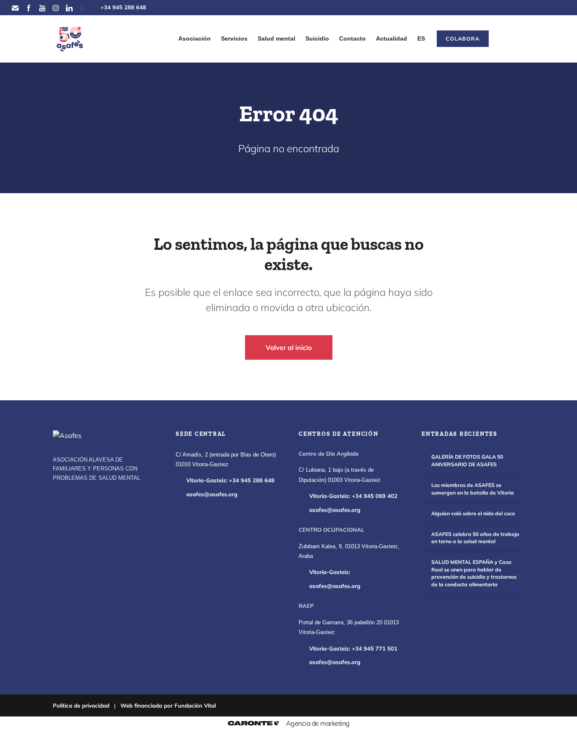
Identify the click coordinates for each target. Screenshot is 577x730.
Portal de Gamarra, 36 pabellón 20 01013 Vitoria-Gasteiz (349, 627)
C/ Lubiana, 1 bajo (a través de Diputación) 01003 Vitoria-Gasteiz (340, 475)
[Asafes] (67, 435)
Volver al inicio (289, 347)
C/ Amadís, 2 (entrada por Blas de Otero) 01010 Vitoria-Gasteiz (226, 459)
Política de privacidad (81, 705)
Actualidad (391, 38)
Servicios (234, 38)
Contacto (352, 38)
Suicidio (317, 38)
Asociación (194, 38)
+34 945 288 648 (123, 7)
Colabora (462, 38)
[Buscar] (508, 39)
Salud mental (276, 38)
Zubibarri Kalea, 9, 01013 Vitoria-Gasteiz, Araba (349, 551)
